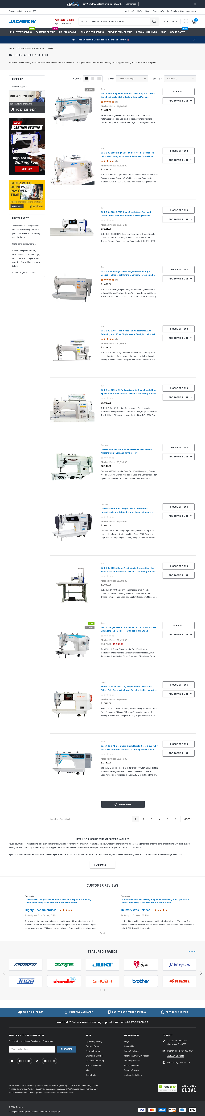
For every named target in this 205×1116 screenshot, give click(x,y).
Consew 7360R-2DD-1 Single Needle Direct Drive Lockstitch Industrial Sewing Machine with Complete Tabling (127, 512)
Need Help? (129, 11)
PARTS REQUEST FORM (23, 273)
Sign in (174, 11)
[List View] (86, 79)
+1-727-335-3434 (136, 1022)
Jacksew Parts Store (133, 1075)
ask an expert (175, 1055)
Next (187, 819)
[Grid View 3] (92, 79)
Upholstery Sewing (20, 32)
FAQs (139, 11)
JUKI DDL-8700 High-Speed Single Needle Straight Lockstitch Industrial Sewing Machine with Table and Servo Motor (127, 275)
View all (192, 952)
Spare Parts (91, 1075)
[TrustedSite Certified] (167, 1088)
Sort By (157, 79)
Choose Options (178, 151)
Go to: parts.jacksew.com (23, 244)
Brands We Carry (131, 1070)
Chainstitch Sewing (92, 32)
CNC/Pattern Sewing (120, 32)
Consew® (29, 896)
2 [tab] (104, 933)
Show (110, 79)
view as (77, 79)
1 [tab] (101, 933)
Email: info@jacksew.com (178, 1062)
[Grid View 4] (98, 79)
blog (147, 11)
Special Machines (146, 32)
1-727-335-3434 (63, 20)
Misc (163, 32)
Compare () (158, 11)
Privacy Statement (132, 1065)
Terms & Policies (131, 1051)
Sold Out (178, 91)
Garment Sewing (45, 32)
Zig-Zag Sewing (68, 32)
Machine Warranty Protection (136, 1056)
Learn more (131, 4)
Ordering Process (131, 1061)
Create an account (188, 11)
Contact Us (129, 1046)
